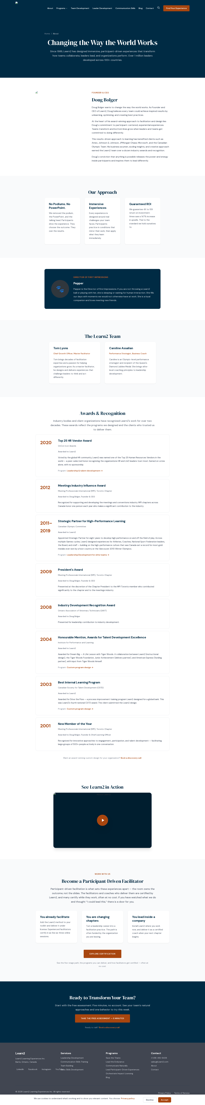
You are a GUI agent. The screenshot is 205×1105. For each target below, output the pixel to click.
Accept (164, 1100)
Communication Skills (125, 8)
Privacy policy (128, 1098)
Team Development (80, 8)
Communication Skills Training (74, 1061)
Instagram (46, 1069)
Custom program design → (80, 667)
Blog (141, 8)
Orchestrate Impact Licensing (119, 1073)
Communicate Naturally (117, 1065)
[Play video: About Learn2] (102, 820)
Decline (150, 1100)
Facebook (32, 1069)
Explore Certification (102, 954)
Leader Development (102, 8)
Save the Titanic (113, 1058)
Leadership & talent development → (85, 470)
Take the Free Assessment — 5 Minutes (102, 1018)
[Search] (158, 7)
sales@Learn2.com (159, 1061)
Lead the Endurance (115, 1061)
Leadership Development (72, 1058)
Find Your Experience (176, 8)
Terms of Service (182, 1093)
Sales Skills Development (72, 1069)
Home (47, 33)
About (50, 8)
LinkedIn (20, 1069)
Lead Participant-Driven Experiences (122, 1069)
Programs (60, 8)
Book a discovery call (131, 758)
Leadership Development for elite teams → (88, 555)
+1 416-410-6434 (159, 1058)
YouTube (59, 1069)
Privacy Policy (164, 1093)
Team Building (67, 1065)
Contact (150, 8)
